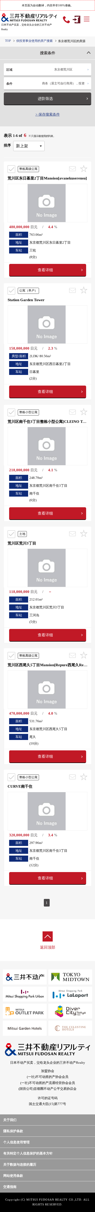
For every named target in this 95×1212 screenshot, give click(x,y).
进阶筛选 (45, 99)
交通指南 (9, 1187)
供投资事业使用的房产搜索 (34, 41)
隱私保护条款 (13, 1131)
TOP (8, 41)
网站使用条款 (13, 1176)
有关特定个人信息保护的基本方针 (28, 1153)
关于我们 (9, 1120)
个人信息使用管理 (16, 1142)
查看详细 (45, 270)
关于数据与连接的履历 (19, 1164)
